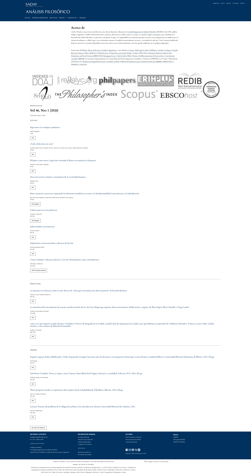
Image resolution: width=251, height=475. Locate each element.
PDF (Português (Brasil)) (38, 270)
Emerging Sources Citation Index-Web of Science (120, 56)
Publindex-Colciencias (79, 64)
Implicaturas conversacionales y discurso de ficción (51, 243)
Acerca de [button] (72, 18)
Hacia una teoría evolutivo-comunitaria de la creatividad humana (58, 177)
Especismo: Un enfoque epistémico (45, 127)
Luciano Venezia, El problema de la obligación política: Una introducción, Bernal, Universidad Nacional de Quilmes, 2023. (82, 406)
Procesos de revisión (85, 454)
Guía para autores (131, 442)
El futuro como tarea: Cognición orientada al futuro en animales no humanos (63, 160)
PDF (33, 138)
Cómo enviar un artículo (133, 437)
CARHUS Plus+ (167, 62)
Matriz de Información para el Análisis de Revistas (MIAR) (141, 62)
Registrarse (216, 3)
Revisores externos (84, 452)
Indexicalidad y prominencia (42, 226)
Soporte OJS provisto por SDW (136, 453)
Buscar (83, 18)
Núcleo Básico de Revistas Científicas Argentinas (99, 50)
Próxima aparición (40, 18)
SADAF (80, 467)
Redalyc (129, 53)
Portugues (236, 3)
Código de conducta (85, 444)
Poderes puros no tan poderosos (43, 210)
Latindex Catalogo (164, 50)
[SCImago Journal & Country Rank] (156, 461)
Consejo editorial (83, 437)
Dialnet (135, 53)
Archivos (53, 18)
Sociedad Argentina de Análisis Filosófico (142, 32)
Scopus (131, 50)
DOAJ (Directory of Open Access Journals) (111, 53)
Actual (27, 18)
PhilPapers (153, 50)
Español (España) (179, 442)
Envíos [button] (62, 18)
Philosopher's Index (142, 50)
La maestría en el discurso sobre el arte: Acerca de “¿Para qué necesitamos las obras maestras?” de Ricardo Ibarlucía (78, 290)
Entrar (223, 3)
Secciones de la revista (133, 439)
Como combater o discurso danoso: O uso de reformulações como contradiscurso (64, 259)
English (242, 3)
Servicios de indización (85, 439)
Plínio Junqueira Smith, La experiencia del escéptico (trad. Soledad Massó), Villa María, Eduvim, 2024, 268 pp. (76, 390)
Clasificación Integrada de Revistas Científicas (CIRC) (100, 62)
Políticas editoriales (84, 442)
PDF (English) (35, 204)
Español (228, 3)
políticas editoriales (162, 43)
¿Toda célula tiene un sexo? (41, 144)
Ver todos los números (38, 427)
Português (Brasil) (179, 439)
